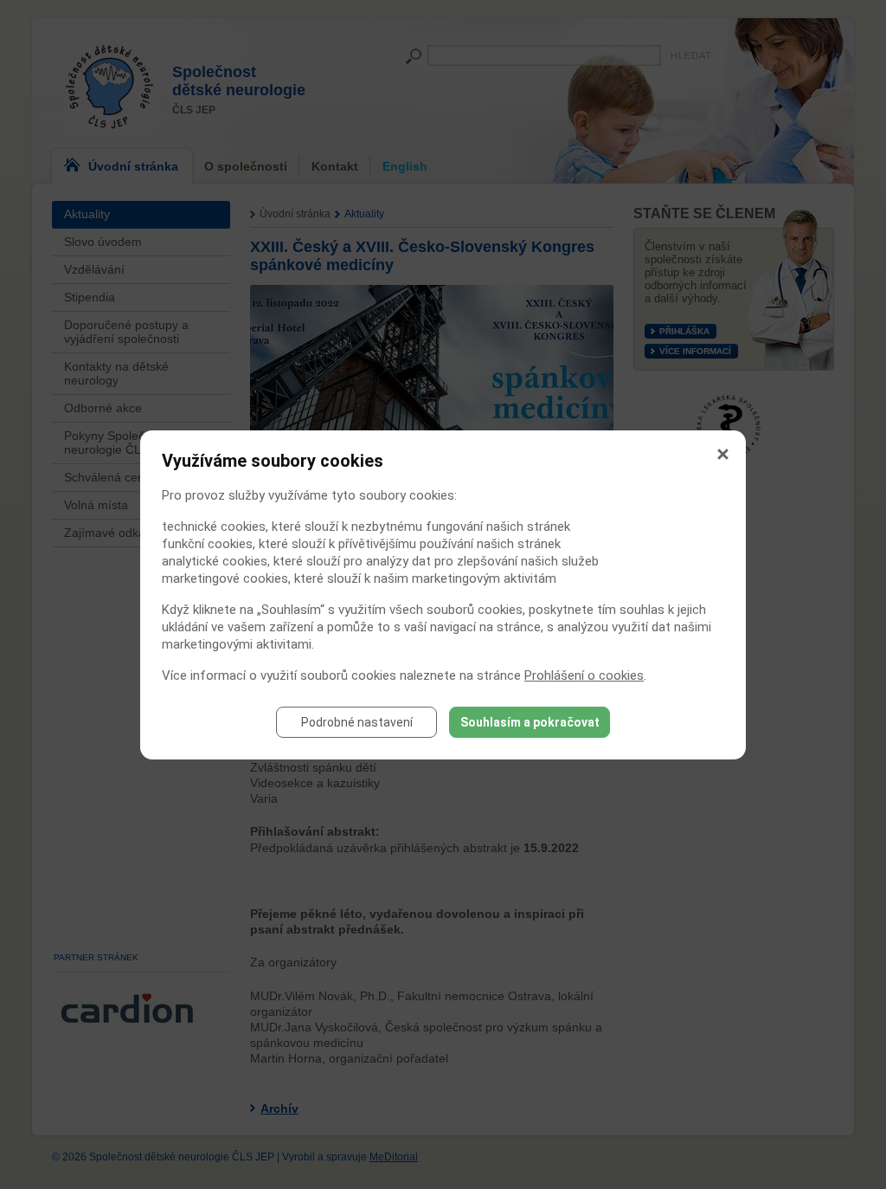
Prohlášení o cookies (584, 675)
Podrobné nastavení (357, 722)
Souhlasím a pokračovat (530, 722)
